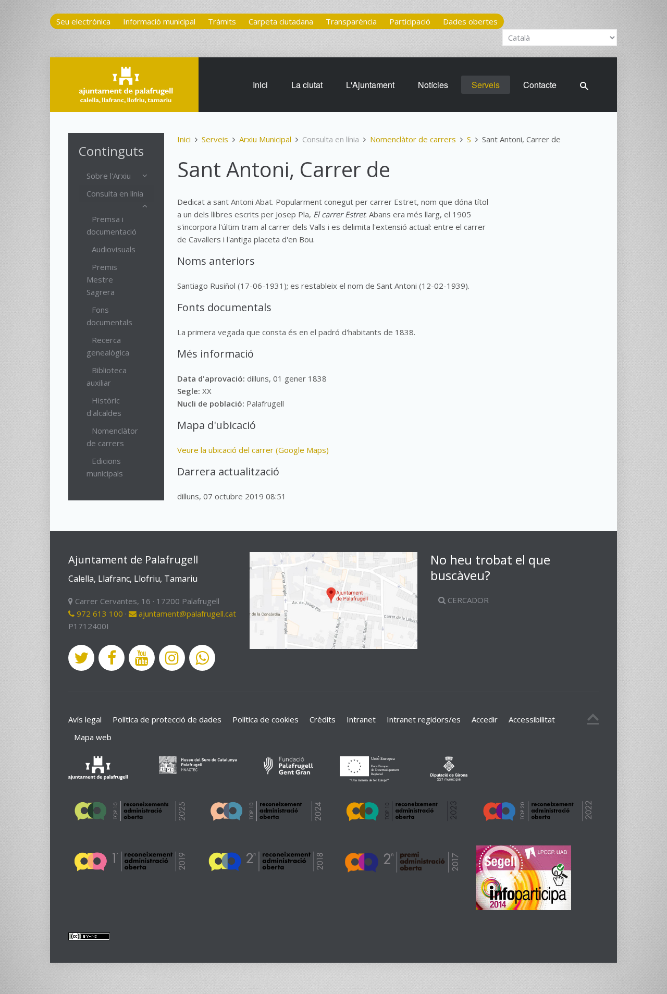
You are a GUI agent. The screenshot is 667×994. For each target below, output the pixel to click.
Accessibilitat (532, 719)
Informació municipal (159, 21)
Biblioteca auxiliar (107, 376)
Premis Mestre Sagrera (102, 279)
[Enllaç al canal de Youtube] (142, 658)
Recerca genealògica (108, 346)
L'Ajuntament (370, 85)
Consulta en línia (115, 193)
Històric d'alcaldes (104, 406)
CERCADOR (467, 600)
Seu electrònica (83, 21)
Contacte (540, 85)
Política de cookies (265, 719)
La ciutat (307, 85)
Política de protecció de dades (167, 719)
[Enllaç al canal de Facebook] (111, 658)
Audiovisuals (113, 249)
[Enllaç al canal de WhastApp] (202, 658)
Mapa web (93, 737)
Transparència (351, 21)
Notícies (433, 85)
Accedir (485, 719)
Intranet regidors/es (424, 719)
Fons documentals (109, 315)
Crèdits (323, 719)
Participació (409, 21)
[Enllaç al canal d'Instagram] (172, 658)
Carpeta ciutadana (281, 21)
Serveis (486, 85)
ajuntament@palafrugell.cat (186, 613)
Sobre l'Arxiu (109, 175)
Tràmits (222, 21)
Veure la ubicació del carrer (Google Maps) (253, 450)
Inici (260, 85)
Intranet (361, 719)
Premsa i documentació (112, 225)
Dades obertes (470, 21)
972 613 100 (99, 613)
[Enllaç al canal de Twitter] (81, 658)
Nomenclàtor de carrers (413, 139)
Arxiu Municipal (265, 139)
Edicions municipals (105, 467)
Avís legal (85, 719)
